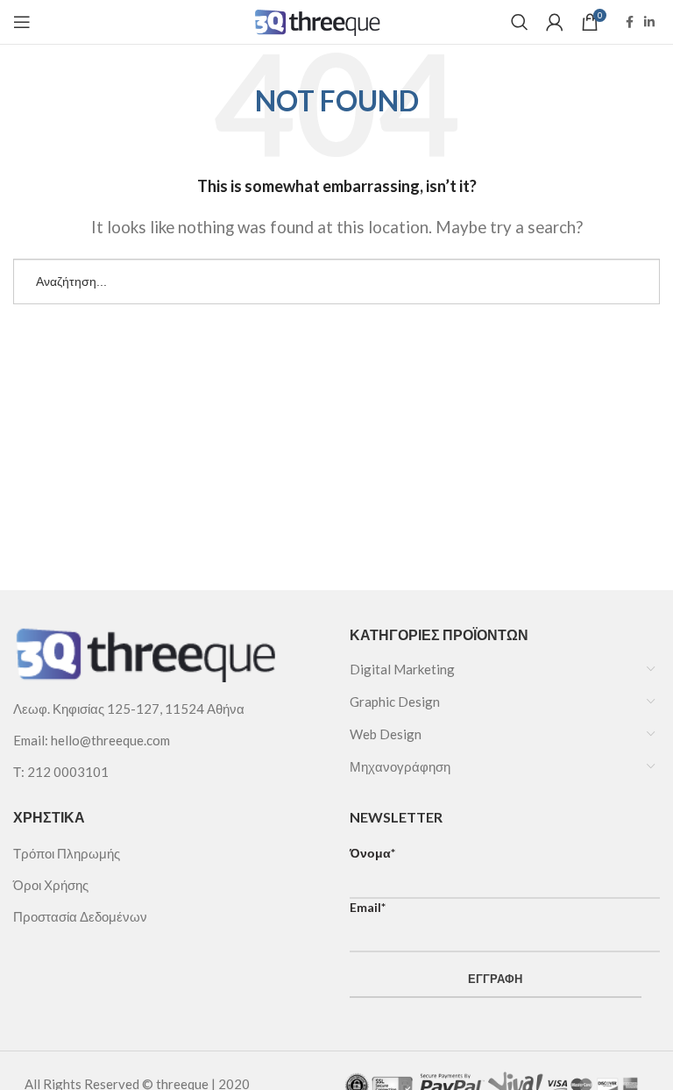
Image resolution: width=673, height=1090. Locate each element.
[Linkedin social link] (649, 22)
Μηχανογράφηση (400, 766)
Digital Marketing (402, 669)
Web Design (386, 734)
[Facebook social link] (629, 22)
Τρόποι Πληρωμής (66, 853)
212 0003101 (68, 772)
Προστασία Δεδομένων (80, 916)
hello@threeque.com (110, 740)
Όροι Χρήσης (51, 885)
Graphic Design (395, 701)
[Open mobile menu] (21, 21)
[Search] (519, 21)
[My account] (554, 21)
